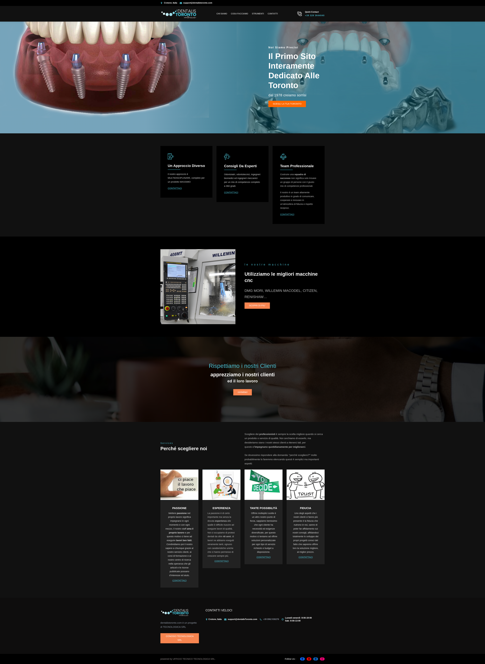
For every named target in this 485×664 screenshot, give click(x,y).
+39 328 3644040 (315, 15)
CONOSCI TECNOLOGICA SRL (180, 638)
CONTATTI (273, 14)
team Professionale (297, 166)
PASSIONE (179, 508)
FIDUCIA (305, 508)
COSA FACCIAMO (239, 14)
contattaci (242, 392)
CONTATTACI (175, 188)
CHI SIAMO (221, 14)
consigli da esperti (240, 166)
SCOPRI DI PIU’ (257, 305)
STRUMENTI (258, 14)
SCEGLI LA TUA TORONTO (287, 104)
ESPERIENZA (222, 508)
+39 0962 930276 (271, 619)
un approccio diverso (186, 166)
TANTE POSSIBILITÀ (263, 508)
